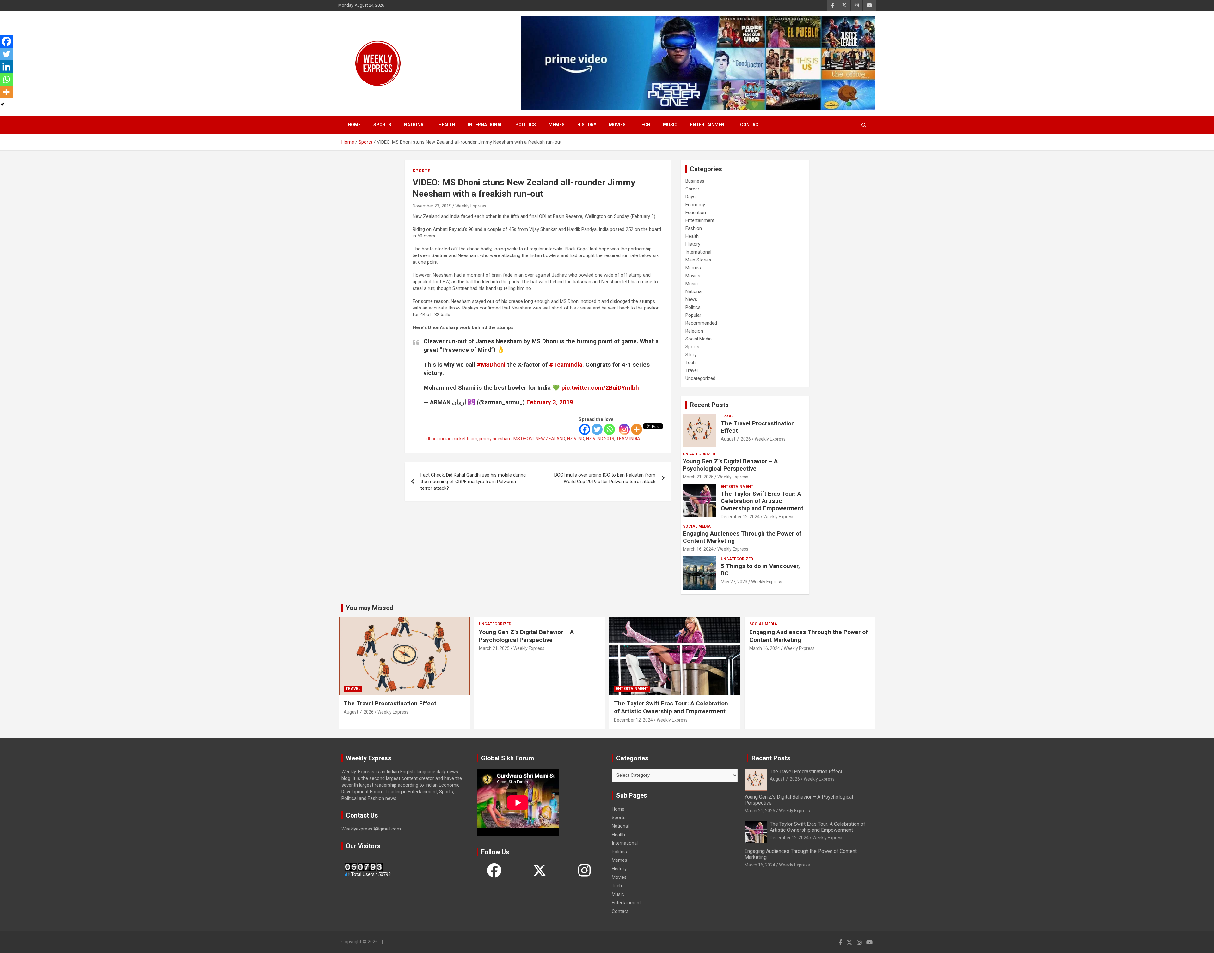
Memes (557, 124)
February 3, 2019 (549, 402)
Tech (644, 124)
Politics (525, 124)
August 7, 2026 (736, 438)
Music (670, 124)
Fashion (693, 228)
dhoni (432, 438)
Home (354, 124)
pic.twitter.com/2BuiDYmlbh (600, 387)
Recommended (701, 323)
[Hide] (2, 104)
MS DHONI (523, 438)
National (415, 124)
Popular (693, 315)
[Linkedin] (6, 66)
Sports (382, 124)
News (691, 299)
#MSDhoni (491, 364)
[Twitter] (597, 429)
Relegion (694, 331)
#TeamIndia (565, 364)
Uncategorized (700, 378)
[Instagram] (624, 429)
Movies (617, 124)
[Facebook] (584, 429)
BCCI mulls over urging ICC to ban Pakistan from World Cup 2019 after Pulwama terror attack (604, 478)
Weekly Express (470, 205)
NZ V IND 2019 (600, 438)
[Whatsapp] (609, 429)
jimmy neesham (495, 438)
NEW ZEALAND (550, 438)
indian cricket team (458, 438)
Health (446, 124)
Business (694, 181)
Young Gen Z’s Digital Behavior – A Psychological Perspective (730, 465)
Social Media (698, 339)
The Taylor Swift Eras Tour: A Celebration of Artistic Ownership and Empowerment (762, 501)
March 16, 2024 (698, 549)
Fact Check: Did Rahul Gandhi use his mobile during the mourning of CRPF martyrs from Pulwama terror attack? (473, 481)
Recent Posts (709, 405)
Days (690, 197)
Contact (751, 124)
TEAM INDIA (628, 438)
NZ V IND (575, 438)
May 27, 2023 (734, 581)
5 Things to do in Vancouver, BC (760, 569)
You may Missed (369, 608)
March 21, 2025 (698, 476)
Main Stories (698, 260)
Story (690, 354)
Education (695, 212)
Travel (691, 370)
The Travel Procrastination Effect (758, 427)
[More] (636, 429)
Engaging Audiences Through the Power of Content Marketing (742, 537)
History (586, 124)
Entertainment (708, 124)
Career (692, 189)
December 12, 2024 (740, 516)
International (485, 124)
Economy (695, 204)
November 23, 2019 (432, 205)
